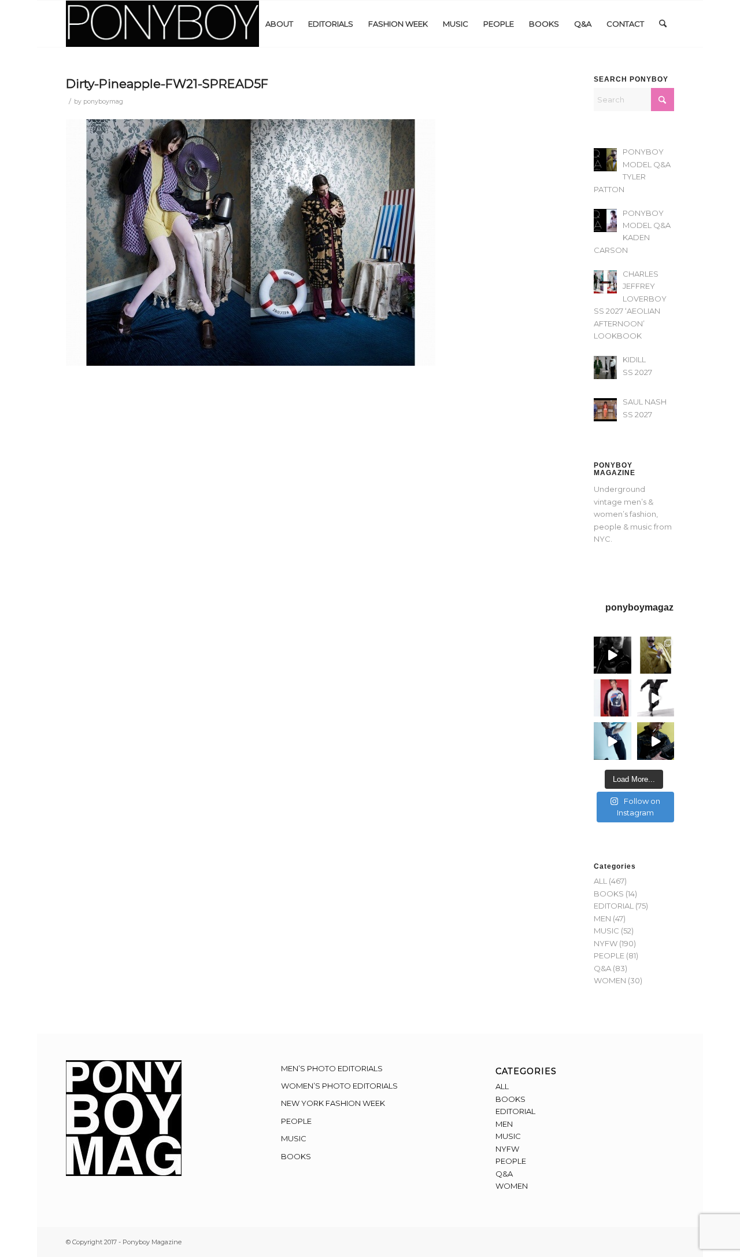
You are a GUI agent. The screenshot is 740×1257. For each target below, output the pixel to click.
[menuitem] (279, 24)
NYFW (605, 943)
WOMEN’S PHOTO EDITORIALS (339, 1085)
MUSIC (606, 930)
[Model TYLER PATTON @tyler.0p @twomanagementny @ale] (612, 655)
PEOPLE (609, 955)
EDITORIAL (614, 905)
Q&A (602, 968)
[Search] (663, 24)
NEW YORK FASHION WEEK (333, 1103)
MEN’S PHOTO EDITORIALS (332, 1068)
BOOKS (609, 893)
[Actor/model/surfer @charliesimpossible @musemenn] (655, 697)
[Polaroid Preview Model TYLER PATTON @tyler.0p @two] (612, 697)
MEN (602, 918)
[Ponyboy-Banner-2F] (162, 24)
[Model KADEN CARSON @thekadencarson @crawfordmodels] (612, 740)
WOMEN (610, 980)
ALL (600, 880)
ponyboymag (103, 101)
